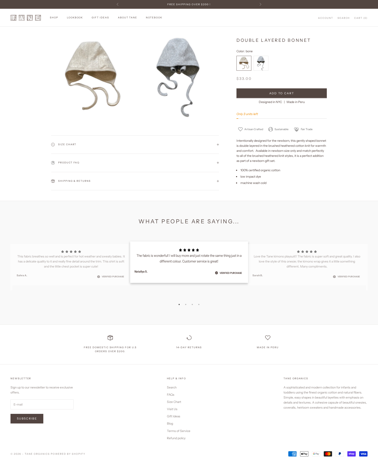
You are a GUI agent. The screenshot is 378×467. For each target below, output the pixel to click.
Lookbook (75, 17)
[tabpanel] (189, 262)
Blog (170, 423)
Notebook (154, 17)
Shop (54, 17)
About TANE (127, 17)
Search (172, 387)
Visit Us (172, 409)
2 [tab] (186, 304)
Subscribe (27, 418)
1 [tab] (179, 304)
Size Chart (174, 402)
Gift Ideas (100, 17)
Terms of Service (178, 431)
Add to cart (281, 93)
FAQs (170, 395)
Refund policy (176, 438)
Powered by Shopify (68, 453)
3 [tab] (192, 304)
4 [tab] (199, 304)
